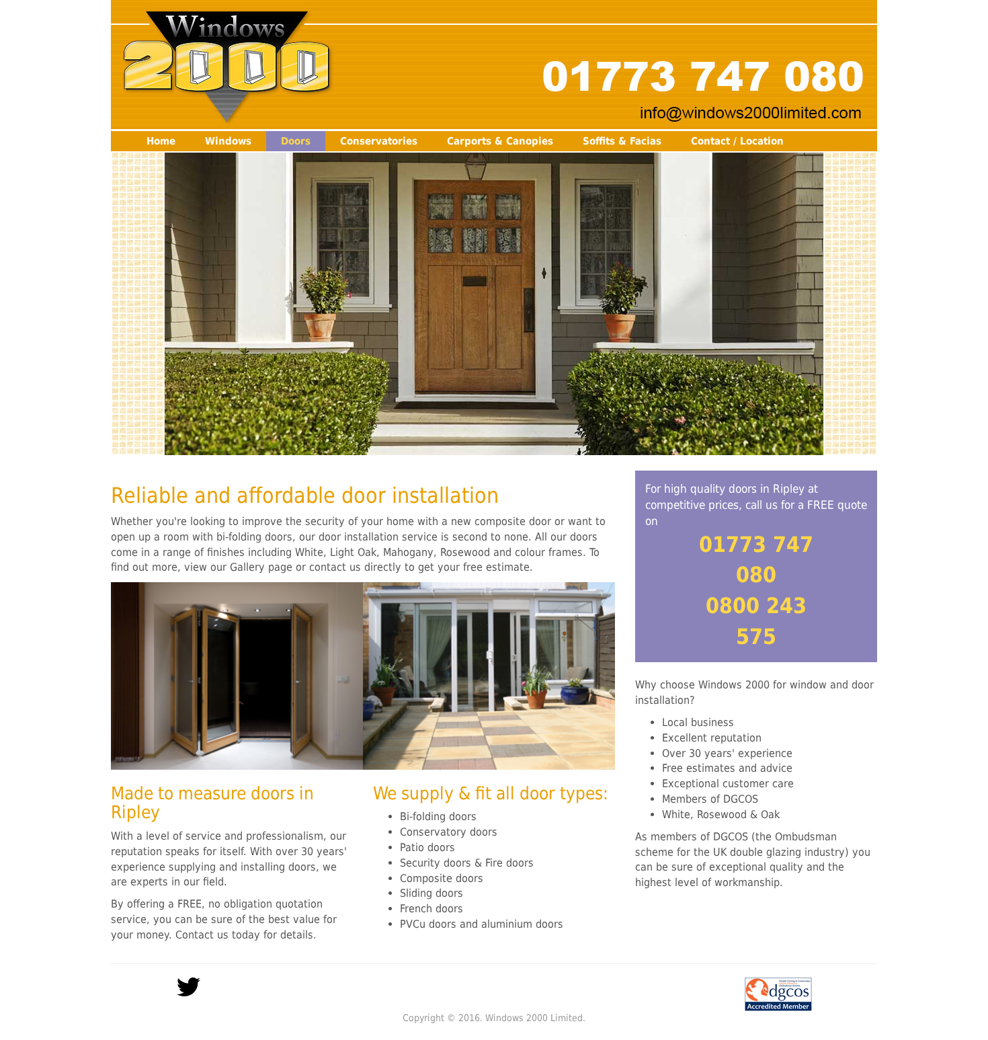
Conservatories (378, 141)
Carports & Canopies (500, 141)
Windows (228, 141)
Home (161, 141)
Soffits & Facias (622, 141)
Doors (296, 141)
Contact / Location (737, 141)
